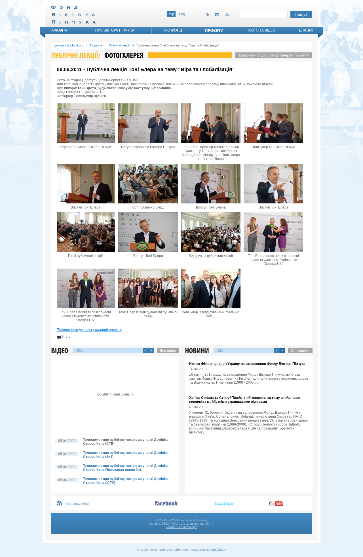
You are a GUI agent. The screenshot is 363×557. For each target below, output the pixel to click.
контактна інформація (181, 527)
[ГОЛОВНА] (58, 30)
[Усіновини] (299, 350)
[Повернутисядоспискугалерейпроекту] (272, 55)
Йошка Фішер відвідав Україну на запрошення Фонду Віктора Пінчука (247, 364)
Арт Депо (217, 549)
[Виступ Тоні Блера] (85, 183)
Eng (182, 14)
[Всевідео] (166, 350)
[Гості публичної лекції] (148, 183)
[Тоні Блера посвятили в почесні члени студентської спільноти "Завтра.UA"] (273, 232)
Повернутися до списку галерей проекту (89, 330)
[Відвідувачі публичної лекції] (210, 232)
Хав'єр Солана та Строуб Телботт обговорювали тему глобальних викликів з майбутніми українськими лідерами (245, 400)
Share (66, 337)
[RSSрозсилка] (77, 503)
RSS (79, 350)
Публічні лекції (119, 45)
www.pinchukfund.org (68, 45)
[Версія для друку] (59, 337)
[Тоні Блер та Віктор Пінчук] (273, 123)
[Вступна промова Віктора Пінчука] (85, 123)
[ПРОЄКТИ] (214, 30)
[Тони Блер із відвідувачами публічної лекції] (148, 288)
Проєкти (96, 45)
